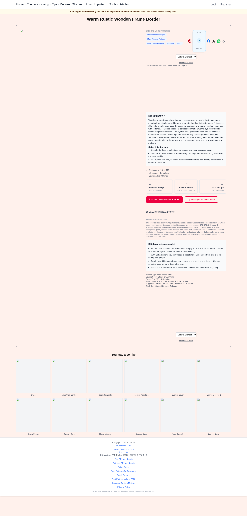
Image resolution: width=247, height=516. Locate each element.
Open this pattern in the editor (201, 199)
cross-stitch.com (123, 445)
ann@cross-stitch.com (123, 449)
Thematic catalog (38, 4)
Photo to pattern (96, 4)
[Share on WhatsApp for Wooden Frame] (219, 41)
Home (20, 4)
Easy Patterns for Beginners (123, 471)
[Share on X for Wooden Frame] (213, 41)
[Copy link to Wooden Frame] (224, 41)
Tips (54, 4)
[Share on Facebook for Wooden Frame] (208, 41)
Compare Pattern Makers (123, 483)
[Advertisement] (186, 89)
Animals (170, 43)
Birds (179, 43)
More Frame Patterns (155, 43)
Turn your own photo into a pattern (164, 199)
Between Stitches (71, 4)
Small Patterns (123, 475)
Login (214, 4)
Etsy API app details (124, 459)
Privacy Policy (123, 487)
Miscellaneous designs (156, 35)
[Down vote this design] (199, 45)
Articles (124, 4)
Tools (112, 4)
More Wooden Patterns (156, 39)
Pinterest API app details (123, 463)
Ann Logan (124, 452)
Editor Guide (123, 467)
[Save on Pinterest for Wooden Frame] (189, 41)
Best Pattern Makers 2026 (123, 479)
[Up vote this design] (199, 36)
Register (225, 4)
